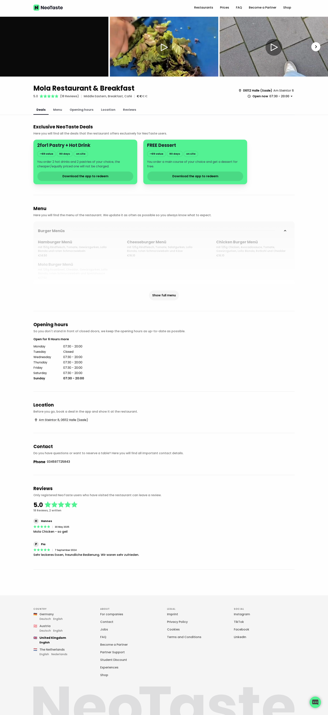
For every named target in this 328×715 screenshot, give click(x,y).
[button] (164, 47)
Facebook (241, 629)
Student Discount (113, 660)
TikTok (239, 622)
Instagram (242, 614)
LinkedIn (240, 637)
